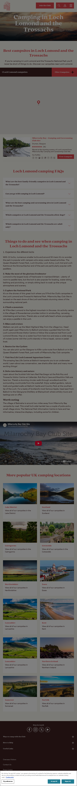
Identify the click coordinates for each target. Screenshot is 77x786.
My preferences (8, 781)
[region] (38, 778)
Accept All (54, 781)
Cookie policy (10, 777)
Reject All (68, 781)
